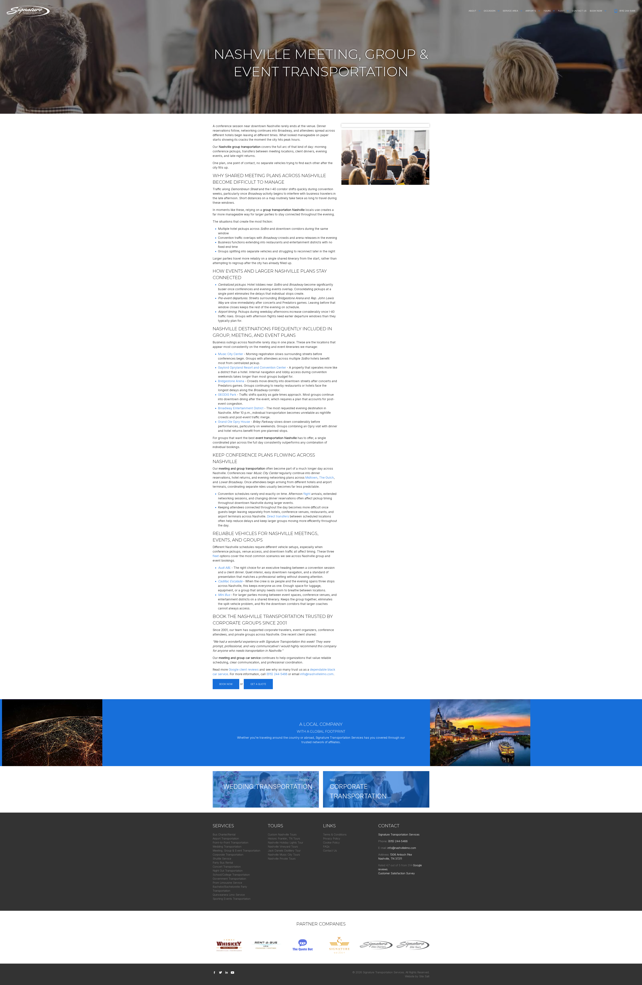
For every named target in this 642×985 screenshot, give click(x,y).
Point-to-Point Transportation (230, 842)
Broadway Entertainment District (240, 408)
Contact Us (579, 10)
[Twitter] (221, 972)
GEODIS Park (227, 394)
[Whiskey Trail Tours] (229, 945)
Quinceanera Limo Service (229, 894)
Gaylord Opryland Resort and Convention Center (252, 367)
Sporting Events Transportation (231, 898)
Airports (530, 10)
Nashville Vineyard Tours (283, 846)
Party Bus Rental (223, 862)
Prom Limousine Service (227, 882)
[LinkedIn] (227, 972)
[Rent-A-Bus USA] (265, 945)
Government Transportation (229, 878)
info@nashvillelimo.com (317, 674)
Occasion (489, 10)
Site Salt (424, 976)
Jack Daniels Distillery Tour (284, 850)
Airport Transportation (226, 838)
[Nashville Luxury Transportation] (339, 945)
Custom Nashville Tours (282, 834)
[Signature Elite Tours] (413, 945)
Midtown (311, 477)
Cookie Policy (331, 842)
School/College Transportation (231, 874)
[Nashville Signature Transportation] (28, 11)
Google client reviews (244, 669)
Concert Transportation (227, 866)
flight (306, 494)
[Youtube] (233, 972)
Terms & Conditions (335, 834)
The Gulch (326, 477)
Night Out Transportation (228, 870)
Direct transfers (278, 516)
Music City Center (230, 354)
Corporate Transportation (228, 854)
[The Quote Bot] (302, 945)
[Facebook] (215, 972)
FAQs (326, 846)
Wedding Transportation (227, 846)
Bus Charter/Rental (224, 834)
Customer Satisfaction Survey (396, 873)
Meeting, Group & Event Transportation (236, 850)
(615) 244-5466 (627, 10)
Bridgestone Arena (231, 381)
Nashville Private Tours (282, 858)
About (472, 10)
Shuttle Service (222, 858)
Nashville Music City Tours (284, 854)
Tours (547, 10)
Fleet (561, 10)
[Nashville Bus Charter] (376, 945)
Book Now (596, 10)
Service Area (510, 10)
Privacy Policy (331, 838)
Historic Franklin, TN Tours (284, 838)
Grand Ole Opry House (234, 421)
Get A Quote (258, 684)
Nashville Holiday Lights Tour (285, 842)
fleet (216, 556)
